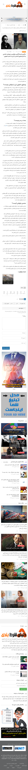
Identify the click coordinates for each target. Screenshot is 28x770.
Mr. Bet (8, 51)
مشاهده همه (5, 462)
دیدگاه (24, 316)
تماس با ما (19, 767)
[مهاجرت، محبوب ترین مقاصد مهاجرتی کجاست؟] (23, 674)
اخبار (6, 125)
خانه (23, 25)
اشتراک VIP (24, 765)
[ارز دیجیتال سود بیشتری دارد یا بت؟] (14, 571)
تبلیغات (14, 17)
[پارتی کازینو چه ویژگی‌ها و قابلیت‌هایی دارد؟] (23, 667)
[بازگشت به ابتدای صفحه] (1, 769)
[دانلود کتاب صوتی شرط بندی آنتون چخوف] (14, 542)
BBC (22, 288)
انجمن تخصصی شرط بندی (12, 763)
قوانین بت (17, 765)
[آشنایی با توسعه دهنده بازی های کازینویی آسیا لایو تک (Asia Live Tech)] (23, 482)
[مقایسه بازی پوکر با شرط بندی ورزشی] (23, 467)
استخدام (5, 765)
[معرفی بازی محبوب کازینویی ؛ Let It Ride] (23, 659)
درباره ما (11, 765)
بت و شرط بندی (21, 427)
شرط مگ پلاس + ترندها (11, 25)
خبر (17, 299)
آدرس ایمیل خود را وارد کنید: (21, 683)
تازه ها (19, 25)
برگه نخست (22, 763)
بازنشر (8, 767)
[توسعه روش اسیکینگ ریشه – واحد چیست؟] (23, 475)
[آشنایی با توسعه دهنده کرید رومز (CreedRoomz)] (23, 497)
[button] (4, 748)
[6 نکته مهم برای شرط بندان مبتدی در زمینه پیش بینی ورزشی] (23, 490)
